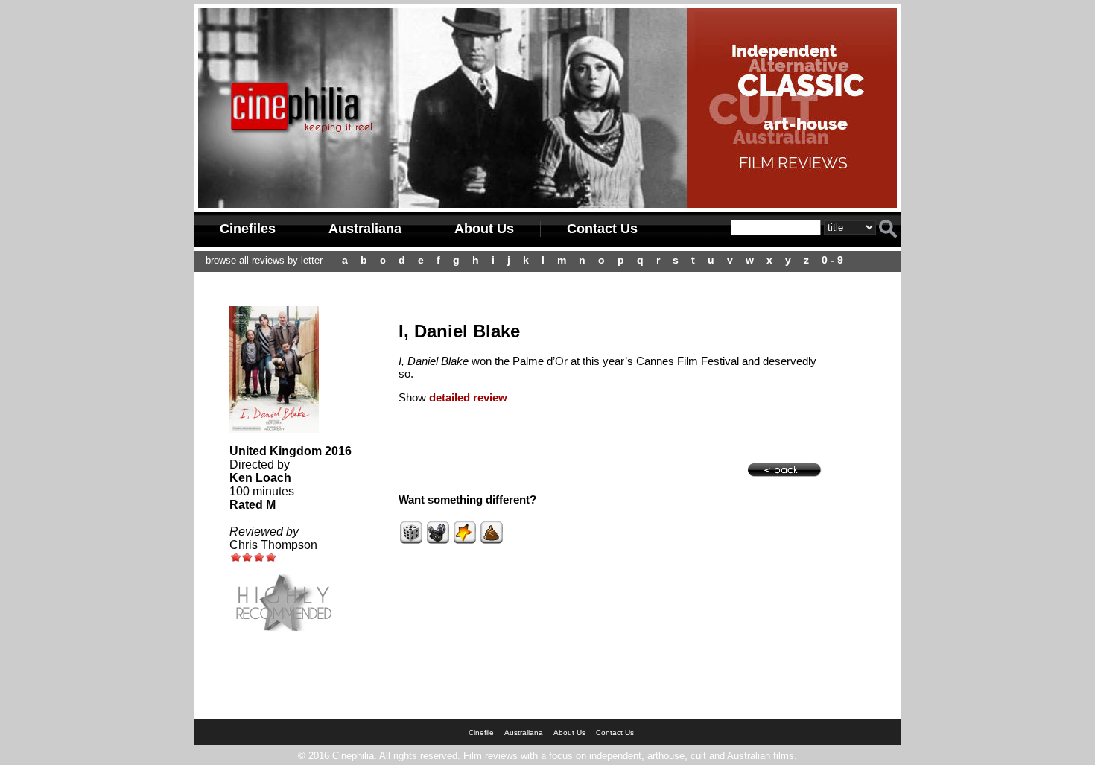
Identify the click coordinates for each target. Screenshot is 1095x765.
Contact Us (602, 228)
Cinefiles (248, 228)
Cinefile (481, 733)
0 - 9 (832, 260)
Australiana (365, 228)
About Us (484, 228)
